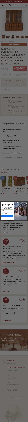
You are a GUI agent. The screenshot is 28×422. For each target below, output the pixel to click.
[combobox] (7, 213)
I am (2, 211)
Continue (7, 215)
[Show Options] (12, 213)
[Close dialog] (26, 203)
